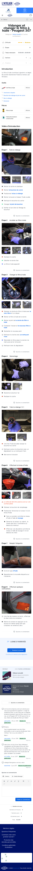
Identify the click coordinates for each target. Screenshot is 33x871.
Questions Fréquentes (9, 831)
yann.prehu (7, 721)
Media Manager (18, 776)
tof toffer (7, 756)
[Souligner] (18, 781)
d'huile (15, 571)
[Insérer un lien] (15, 781)
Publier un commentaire (23, 799)
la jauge (20, 518)
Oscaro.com (16, 868)
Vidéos (25, 12)
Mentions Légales (8, 828)
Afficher (28, 87)
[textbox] (16, 791)
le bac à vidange (17, 193)
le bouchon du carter (16, 190)
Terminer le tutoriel (17, 650)
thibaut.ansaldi (17, 34)
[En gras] (4, 781)
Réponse (28, 722)
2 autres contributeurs (24, 669)
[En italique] (7, 781)
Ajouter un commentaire (22, 216)
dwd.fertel (7, 765)
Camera (7, 776)
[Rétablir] (4, 784)
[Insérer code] (11, 781)
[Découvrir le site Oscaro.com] (4, 868)
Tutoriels (8, 12)
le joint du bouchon (16, 204)
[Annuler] (28, 781)
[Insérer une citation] (23, 781)
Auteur (5, 669)
